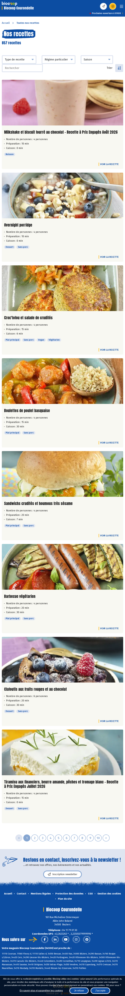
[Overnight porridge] (62, 195)
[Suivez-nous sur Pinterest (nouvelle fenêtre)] (87, 939)
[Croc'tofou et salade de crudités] (62, 288)
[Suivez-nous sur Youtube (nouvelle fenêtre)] (66, 939)
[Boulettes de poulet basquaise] (62, 381)
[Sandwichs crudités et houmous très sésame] (62, 474)
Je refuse (79, 990)
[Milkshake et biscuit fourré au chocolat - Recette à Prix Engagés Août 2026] (62, 102)
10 (98, 838)
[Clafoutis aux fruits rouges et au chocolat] (62, 660)
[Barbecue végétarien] (62, 567)
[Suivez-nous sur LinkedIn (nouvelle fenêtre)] (55, 939)
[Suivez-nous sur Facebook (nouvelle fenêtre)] (44, 939)
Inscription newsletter (64, 874)
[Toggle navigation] (121, 7)
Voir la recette (109, 164)
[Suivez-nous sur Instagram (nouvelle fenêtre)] (76, 939)
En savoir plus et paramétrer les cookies (41, 990)
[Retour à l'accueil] (9, 4)
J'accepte (100, 990)
